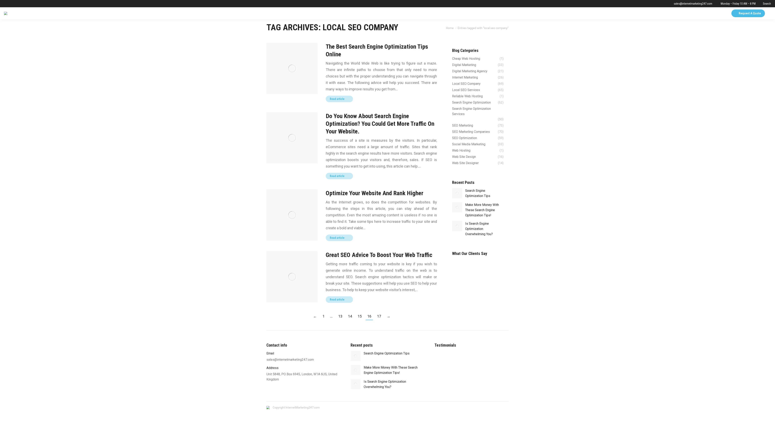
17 (379, 316)
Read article (337, 99)
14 (350, 316)
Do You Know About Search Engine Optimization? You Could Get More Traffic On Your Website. (380, 123)
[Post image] (457, 193)
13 (340, 316)
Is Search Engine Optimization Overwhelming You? (479, 229)
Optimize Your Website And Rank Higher (374, 193)
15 (360, 316)
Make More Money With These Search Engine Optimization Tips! (482, 210)
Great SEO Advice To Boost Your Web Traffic (379, 254)
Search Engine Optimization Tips (477, 193)
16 (369, 316)
